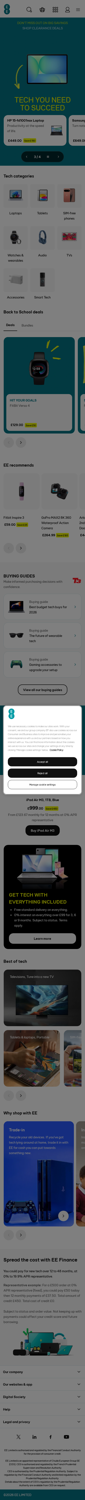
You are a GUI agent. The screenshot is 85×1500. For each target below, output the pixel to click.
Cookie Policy (56, 749)
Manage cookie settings (42, 784)
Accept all (42, 761)
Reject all (42, 773)
